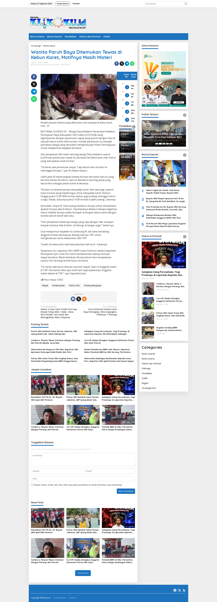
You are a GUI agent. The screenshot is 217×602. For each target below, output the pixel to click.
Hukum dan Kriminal (50, 65)
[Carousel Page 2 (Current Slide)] (160, 143)
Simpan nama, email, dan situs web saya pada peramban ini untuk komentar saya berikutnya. (78, 484)
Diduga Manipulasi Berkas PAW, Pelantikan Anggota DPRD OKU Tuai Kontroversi (163, 216)
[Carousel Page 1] (156, 143)
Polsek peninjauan (92, 285)
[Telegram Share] (127, 63)
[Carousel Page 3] (163, 143)
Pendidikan (147, 373)
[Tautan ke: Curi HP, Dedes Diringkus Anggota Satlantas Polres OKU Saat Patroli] (148, 303)
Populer (126, 75)
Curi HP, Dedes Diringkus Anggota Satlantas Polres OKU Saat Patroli (109, 341)
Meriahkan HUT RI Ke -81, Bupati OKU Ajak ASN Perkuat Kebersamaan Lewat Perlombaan (47, 398)
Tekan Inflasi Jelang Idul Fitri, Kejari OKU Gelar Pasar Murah (133, 87)
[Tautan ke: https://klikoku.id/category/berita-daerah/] (184, 155)
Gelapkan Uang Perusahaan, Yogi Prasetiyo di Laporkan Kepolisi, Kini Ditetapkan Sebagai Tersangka (106, 332)
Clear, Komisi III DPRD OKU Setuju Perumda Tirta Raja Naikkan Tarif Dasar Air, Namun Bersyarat (163, 135)
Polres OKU (74, 285)
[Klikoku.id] (58, 21)
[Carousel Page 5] (170, 143)
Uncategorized (149, 388)
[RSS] (84, 299)
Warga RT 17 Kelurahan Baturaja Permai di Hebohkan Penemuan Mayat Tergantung (133, 111)
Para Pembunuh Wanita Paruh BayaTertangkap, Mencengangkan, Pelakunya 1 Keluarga (100, 310)
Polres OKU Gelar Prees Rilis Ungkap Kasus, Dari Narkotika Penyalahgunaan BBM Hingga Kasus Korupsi (54, 359)
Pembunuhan (58, 285)
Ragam (145, 383)
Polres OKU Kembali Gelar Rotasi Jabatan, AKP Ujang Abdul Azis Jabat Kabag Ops (54, 332)
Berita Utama (36, 65)
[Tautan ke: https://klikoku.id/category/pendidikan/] (134, 127)
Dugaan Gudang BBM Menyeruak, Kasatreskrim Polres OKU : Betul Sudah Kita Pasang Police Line (170, 329)
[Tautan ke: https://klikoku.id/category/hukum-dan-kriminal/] (184, 236)
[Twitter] (78, 299)
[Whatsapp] (132, 63)
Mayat (45, 285)
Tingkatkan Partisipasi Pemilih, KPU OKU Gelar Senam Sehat (133, 103)
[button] (185, 3)
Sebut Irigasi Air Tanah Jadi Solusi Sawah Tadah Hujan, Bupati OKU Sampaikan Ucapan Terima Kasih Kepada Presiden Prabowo (163, 191)
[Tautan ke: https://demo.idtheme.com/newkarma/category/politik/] (184, 115)
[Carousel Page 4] (167, 143)
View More (83, 573)
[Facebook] (73, 299)
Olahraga (146, 368)
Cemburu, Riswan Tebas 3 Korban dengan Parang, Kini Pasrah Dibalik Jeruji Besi (55, 341)
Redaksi (72, 598)
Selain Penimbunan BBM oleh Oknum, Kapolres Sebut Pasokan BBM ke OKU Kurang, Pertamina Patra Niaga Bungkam (107, 350)
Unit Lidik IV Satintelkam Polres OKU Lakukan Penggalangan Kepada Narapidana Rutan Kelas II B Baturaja (133, 119)
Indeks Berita (60, 598)
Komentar (133, 75)
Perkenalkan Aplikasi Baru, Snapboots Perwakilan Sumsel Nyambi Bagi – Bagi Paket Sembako (133, 95)
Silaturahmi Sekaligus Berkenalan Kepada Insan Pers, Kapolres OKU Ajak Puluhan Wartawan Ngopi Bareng (108, 359)
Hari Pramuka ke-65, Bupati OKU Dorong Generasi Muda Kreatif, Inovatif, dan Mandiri (166, 208)
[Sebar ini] (116, 63)
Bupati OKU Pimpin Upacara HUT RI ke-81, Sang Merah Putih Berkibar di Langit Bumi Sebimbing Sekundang (165, 200)
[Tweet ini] (122, 63)
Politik (144, 378)
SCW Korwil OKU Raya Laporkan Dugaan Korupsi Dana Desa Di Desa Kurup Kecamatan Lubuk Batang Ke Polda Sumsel (166, 225)
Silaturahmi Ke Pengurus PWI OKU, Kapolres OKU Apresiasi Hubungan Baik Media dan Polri (54, 350)
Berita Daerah (148, 353)
